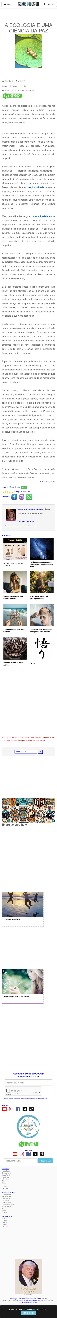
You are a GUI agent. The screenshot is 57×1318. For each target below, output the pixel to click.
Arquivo (4, 1211)
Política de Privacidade (45, 1301)
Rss (3, 1208)
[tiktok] (31, 1109)
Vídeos (4, 1187)
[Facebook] (18, 1109)
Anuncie (4, 1212)
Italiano (4, 1222)
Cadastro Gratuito (7, 1202)
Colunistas (5, 1201)
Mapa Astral (6, 1175)
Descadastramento (8, 1205)
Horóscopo (5, 1177)
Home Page (6, 1171)
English (4, 1220)
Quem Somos (6, 1195)
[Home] (28, 1126)
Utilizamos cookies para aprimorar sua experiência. (27, 1309)
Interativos (5, 1179)
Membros (50, 4)
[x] (24, 1109)
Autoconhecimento (18, 86)
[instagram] (11, 1109)
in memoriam (28, 1295)
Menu (9, 4)
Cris (54, 482)
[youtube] (4, 1109)
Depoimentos (6, 1199)
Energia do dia (6, 1173)
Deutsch (4, 1224)
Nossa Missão (6, 1197)
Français (4, 1226)
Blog (3, 1185)
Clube (4, 1183)
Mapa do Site (6, 1206)
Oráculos (5, 1189)
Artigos (4, 1181)
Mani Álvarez (17, 81)
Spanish (4, 1218)
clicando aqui (32, 526)
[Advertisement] (28, 704)
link (34, 477)
